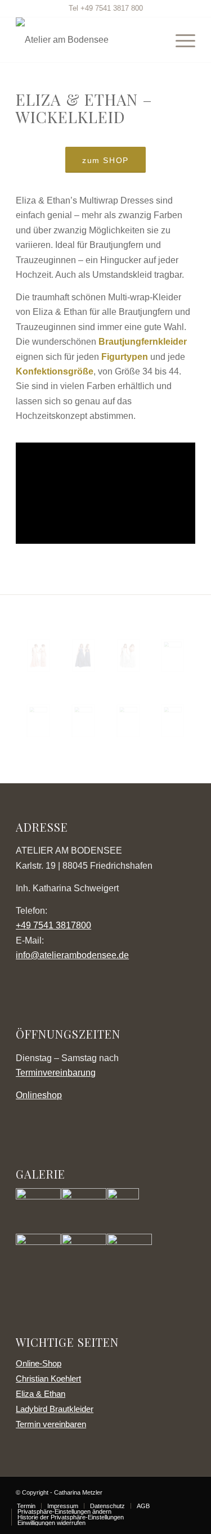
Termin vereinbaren (51, 1424)
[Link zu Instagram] (169, 1490)
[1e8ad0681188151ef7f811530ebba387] (38, 655)
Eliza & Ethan (40, 1393)
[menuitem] (179, 39)
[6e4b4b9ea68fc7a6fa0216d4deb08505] (128, 721)
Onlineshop (39, 1095)
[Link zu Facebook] (186, 1490)
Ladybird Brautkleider (54, 1409)
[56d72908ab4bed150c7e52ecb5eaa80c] (38, 721)
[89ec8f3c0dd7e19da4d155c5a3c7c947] (172, 655)
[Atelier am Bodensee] (87, 39)
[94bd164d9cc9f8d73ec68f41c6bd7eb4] (172, 721)
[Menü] (179, 39)
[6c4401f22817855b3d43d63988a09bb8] (128, 655)
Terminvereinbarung (56, 1072)
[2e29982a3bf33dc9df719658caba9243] (83, 655)
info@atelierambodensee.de (72, 955)
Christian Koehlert (48, 1378)
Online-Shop (38, 1363)
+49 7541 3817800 (53, 925)
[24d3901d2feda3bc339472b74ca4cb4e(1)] (83, 721)
